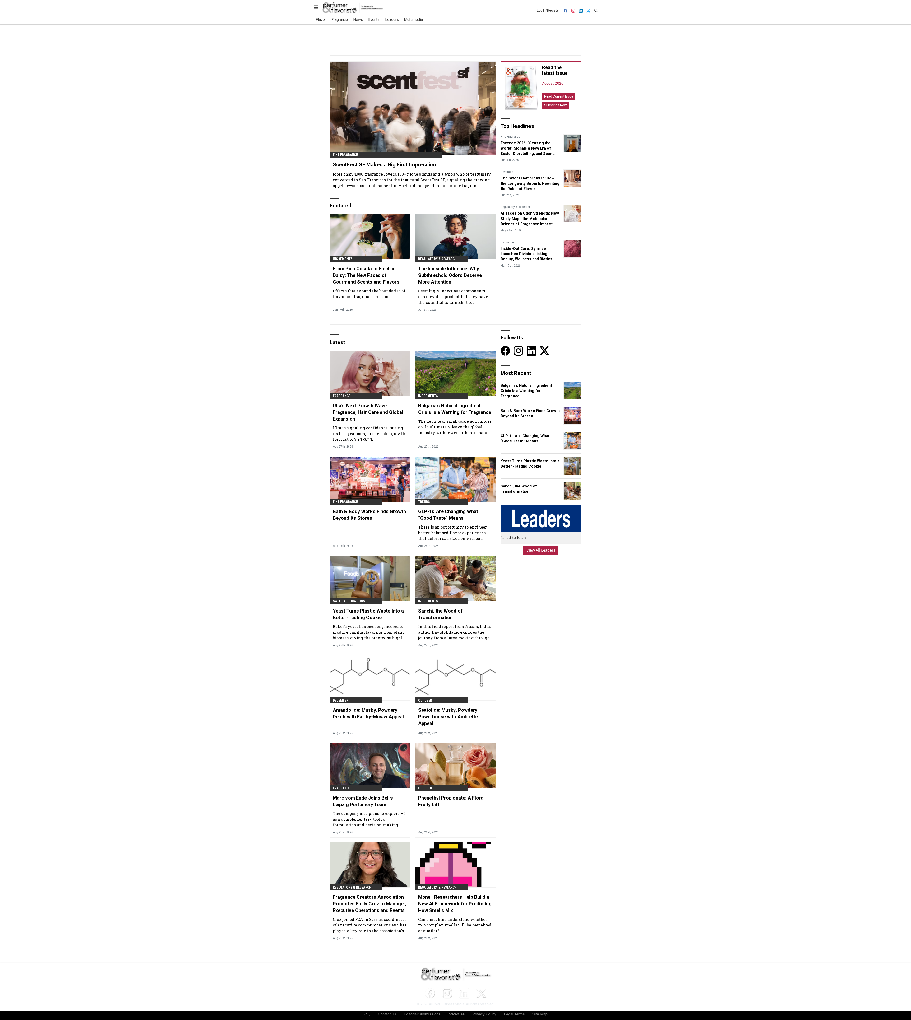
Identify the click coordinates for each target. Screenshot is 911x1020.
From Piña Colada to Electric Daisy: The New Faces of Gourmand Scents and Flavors (366, 275)
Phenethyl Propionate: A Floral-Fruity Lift (452, 801)
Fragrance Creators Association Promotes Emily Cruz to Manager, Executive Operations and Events (369, 903)
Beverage (507, 171)
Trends (424, 502)
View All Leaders (541, 550)
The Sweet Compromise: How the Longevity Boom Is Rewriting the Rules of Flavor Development (530, 184)
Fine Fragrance (345, 155)
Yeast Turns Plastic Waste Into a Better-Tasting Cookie (368, 614)
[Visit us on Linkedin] (531, 350)
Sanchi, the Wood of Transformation (440, 614)
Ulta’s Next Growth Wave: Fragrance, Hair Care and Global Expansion (368, 412)
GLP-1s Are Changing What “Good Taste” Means (448, 515)
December (341, 700)
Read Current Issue (558, 96)
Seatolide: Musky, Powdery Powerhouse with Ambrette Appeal (448, 716)
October (425, 700)
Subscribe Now (555, 105)
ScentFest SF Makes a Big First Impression (384, 165)
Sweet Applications (349, 601)
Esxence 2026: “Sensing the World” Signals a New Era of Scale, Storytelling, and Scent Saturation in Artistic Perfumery (530, 148)
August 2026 (552, 83)
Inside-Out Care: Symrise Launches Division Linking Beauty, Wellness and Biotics (526, 254)
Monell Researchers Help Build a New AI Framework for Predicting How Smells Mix (455, 903)
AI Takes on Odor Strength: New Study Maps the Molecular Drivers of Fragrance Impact (530, 218)
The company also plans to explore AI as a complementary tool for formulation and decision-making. (369, 819)
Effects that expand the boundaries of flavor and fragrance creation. (369, 293)
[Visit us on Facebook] (505, 350)
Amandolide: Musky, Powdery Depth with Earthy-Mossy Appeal (368, 713)
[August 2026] (521, 87)
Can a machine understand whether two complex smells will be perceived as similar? (455, 925)
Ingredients (343, 259)
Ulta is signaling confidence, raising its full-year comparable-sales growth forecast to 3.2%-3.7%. (369, 433)
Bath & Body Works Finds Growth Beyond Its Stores (369, 515)
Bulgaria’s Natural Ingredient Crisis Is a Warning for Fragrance (454, 409)
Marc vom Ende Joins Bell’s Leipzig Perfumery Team (363, 801)
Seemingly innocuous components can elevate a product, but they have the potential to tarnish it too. (453, 296)
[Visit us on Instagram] (518, 350)
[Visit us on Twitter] (544, 350)
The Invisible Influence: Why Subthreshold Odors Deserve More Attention (450, 275)
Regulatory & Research (437, 259)
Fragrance (507, 242)
